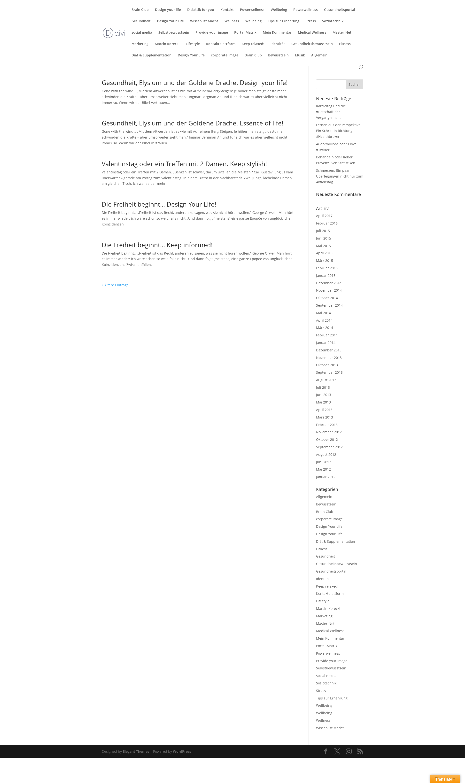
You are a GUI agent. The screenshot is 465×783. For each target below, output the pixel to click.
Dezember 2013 (328, 350)
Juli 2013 (323, 387)
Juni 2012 (323, 462)
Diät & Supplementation (151, 55)
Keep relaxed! (253, 44)
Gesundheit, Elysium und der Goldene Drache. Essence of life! (192, 123)
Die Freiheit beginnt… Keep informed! (157, 244)
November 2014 (329, 290)
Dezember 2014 (328, 283)
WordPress (182, 751)
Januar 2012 (325, 476)
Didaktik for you (200, 10)
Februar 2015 (327, 268)
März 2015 (324, 260)
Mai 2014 (323, 312)
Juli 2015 (323, 230)
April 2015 (324, 253)
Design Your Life (170, 21)
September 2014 (329, 305)
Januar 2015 (325, 275)
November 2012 (329, 432)
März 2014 (324, 327)
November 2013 (329, 357)
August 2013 (326, 380)
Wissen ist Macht (204, 21)
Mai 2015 (323, 245)
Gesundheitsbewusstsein (312, 44)
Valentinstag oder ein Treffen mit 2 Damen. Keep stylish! (184, 163)
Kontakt (227, 10)
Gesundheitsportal (339, 10)
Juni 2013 (323, 394)
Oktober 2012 (327, 439)
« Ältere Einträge (115, 285)
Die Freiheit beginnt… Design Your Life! (159, 204)
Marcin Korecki (167, 44)
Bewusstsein (278, 55)
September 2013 (329, 372)
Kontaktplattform (220, 44)
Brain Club (140, 10)
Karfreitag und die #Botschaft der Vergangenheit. (331, 112)
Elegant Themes (136, 751)
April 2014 (324, 320)
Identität (278, 44)
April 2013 (324, 409)
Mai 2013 (323, 402)
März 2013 (324, 417)
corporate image (224, 55)
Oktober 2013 (327, 365)
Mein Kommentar (277, 33)
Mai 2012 (323, 469)
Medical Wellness (312, 33)
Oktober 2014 (327, 297)
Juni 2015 (323, 238)
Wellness (232, 21)
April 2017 (324, 215)
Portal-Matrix (245, 33)
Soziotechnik (332, 21)
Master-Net (342, 33)
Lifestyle (193, 44)
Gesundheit (141, 21)
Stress (311, 21)
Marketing (140, 44)
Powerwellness (252, 10)
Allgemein (319, 55)
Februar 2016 (327, 223)
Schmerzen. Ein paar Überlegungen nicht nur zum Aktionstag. (339, 176)
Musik (300, 55)
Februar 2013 (327, 424)
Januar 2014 (325, 342)
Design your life (168, 10)
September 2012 (329, 447)
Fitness (345, 44)
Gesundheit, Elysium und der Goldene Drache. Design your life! (195, 82)
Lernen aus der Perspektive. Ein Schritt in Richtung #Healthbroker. (338, 131)
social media (142, 33)
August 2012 (326, 454)
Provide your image (211, 33)
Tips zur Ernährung (283, 21)
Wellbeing (279, 10)
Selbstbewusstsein (173, 33)
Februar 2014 (327, 335)
